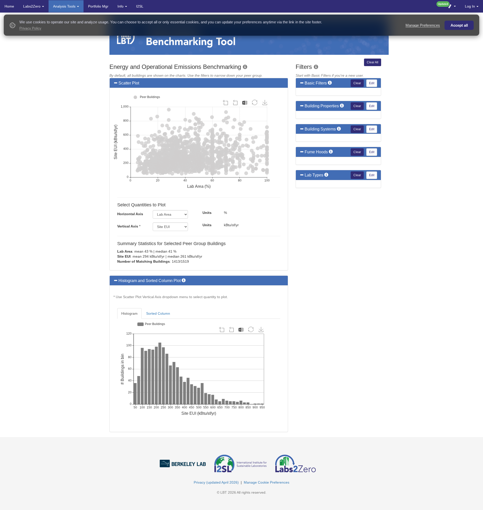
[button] (451, 6)
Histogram (129, 313)
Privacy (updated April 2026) (216, 482)
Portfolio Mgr (98, 6)
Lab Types (314, 175)
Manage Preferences (423, 25)
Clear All (372, 62)
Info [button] (121, 6)
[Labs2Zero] (299, 459)
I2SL (139, 6)
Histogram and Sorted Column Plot (149, 281)
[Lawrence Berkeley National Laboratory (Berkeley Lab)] (186, 459)
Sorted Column (158, 313)
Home (9, 6)
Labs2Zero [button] (32, 6)
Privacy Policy (30, 28)
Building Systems (320, 129)
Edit (371, 83)
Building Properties (322, 106)
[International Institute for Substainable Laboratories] (244, 459)
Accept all (459, 25)
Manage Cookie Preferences (266, 482)
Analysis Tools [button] (64, 6)
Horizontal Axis (130, 214)
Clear (357, 83)
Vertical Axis (128, 226)
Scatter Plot (128, 83)
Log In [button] (470, 6)
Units (207, 213)
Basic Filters (316, 83)
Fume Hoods (316, 152)
